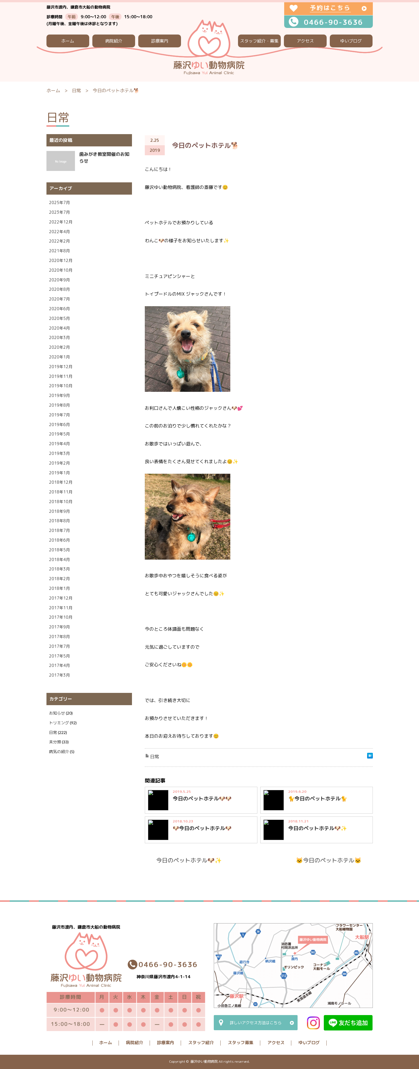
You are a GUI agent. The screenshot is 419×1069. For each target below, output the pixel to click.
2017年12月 (60, 598)
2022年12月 (60, 222)
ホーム (67, 41)
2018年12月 (60, 482)
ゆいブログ (351, 41)
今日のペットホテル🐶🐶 (202, 798)
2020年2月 (59, 347)
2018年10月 (60, 501)
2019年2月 (59, 463)
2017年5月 (59, 656)
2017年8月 (59, 636)
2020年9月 (59, 280)
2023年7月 (59, 212)
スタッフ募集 (240, 1043)
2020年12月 (60, 260)
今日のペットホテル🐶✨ (317, 828)
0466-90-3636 (333, 22)
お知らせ (57, 713)
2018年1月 (59, 588)
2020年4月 (59, 328)
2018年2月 (59, 578)
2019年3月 (59, 453)
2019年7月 (59, 414)
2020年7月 (59, 299)
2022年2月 (59, 241)
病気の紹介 (59, 751)
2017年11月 (60, 607)
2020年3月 (59, 337)
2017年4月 (59, 665)
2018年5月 (59, 549)
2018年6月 (59, 540)
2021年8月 (59, 250)
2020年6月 (59, 308)
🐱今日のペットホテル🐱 (328, 860)
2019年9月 (59, 395)
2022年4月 (59, 231)
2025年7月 (59, 202)
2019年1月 (59, 472)
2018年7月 (59, 530)
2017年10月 (60, 617)
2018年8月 (59, 520)
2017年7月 (59, 646)
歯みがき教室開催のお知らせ (104, 157)
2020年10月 (60, 270)
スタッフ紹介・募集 (259, 41)
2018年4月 (59, 559)
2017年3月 (59, 675)
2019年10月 (60, 385)
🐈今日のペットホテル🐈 (317, 798)
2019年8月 (59, 405)
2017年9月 (59, 627)
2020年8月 (59, 289)
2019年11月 (60, 376)
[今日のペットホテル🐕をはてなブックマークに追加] (370, 757)
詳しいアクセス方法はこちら (256, 1022)
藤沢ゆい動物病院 (204, 1061)
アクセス (305, 41)
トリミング (59, 722)
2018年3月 (59, 569)
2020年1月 (59, 357)
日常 (76, 90)
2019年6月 (59, 424)
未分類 (55, 742)
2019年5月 (59, 434)
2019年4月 (59, 443)
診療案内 (159, 41)
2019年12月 (60, 366)
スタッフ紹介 (201, 1043)
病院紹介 (113, 41)
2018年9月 (59, 511)
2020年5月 (59, 318)
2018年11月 (60, 492)
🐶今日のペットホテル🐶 (202, 828)
